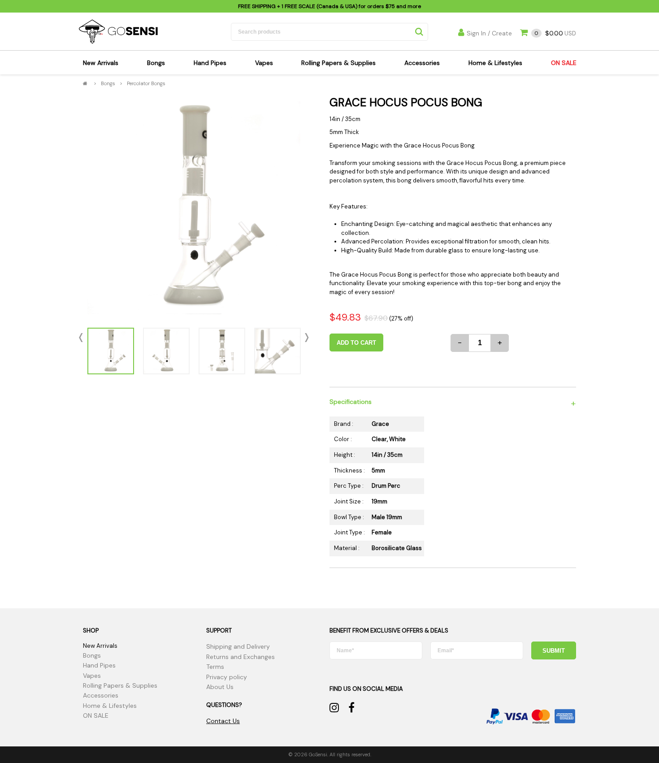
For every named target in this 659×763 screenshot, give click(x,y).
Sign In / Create (489, 33)
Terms (215, 667)
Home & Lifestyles (495, 63)
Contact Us (223, 721)
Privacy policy (226, 677)
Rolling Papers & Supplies (338, 63)
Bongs (156, 63)
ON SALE (564, 63)
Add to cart (356, 342)
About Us (220, 687)
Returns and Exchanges (240, 657)
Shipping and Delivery (238, 646)
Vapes (264, 63)
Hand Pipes (210, 63)
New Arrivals (100, 63)
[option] (193, 207)
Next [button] (304, 337)
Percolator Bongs (146, 83)
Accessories (422, 63)
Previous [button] (82, 337)
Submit (553, 650)
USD (555, 33)
